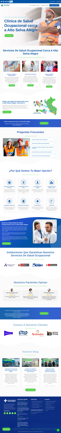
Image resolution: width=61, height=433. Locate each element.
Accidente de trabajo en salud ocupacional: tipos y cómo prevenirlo (30, 370)
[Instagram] (7, 413)
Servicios (37, 5)
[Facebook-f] (5, 413)
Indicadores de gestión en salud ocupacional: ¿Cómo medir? (11, 370)
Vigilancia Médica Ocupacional (36, 402)
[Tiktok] (15, 413)
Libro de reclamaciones (35, 407)
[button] (58, 296)
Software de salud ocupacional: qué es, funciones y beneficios (50, 370)
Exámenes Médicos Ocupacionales (37, 401)
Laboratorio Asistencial (35, 404)
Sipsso (47, 410)
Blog (47, 5)
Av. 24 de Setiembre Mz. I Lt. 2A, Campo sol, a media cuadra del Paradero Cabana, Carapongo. (22, 403)
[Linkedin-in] (12, 413)
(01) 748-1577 (34, 413)
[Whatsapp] (58, 430)
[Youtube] (10, 413)
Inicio (30, 5)
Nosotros (33, 5)
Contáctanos (43, 5)
